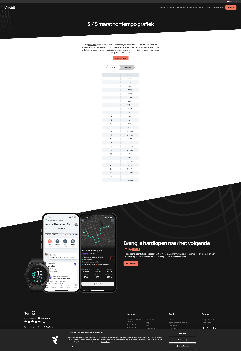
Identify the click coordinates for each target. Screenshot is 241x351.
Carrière (172, 320)
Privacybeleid (173, 326)
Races (201, 7)
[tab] (113, 67)
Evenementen (150, 320)
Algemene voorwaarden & (178, 323)
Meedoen (231, 7)
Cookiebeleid (173, 328)
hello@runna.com (208, 320)
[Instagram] (207, 328)
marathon (92, 45)
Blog (147, 323)
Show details (72, 347)
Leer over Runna (120, 58)
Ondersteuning (218, 7)
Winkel (208, 7)
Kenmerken (181, 7)
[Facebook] (211, 328)
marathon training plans (123, 50)
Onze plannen (131, 325)
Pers (147, 326)
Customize (181, 340)
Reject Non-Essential (182, 346)
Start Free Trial (131, 263)
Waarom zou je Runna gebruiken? (134, 321)
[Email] (215, 328)
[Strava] (204, 328)
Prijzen (172, 7)
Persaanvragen (207, 323)
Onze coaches (192, 7)
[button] (232, 1)
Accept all (182, 333)
